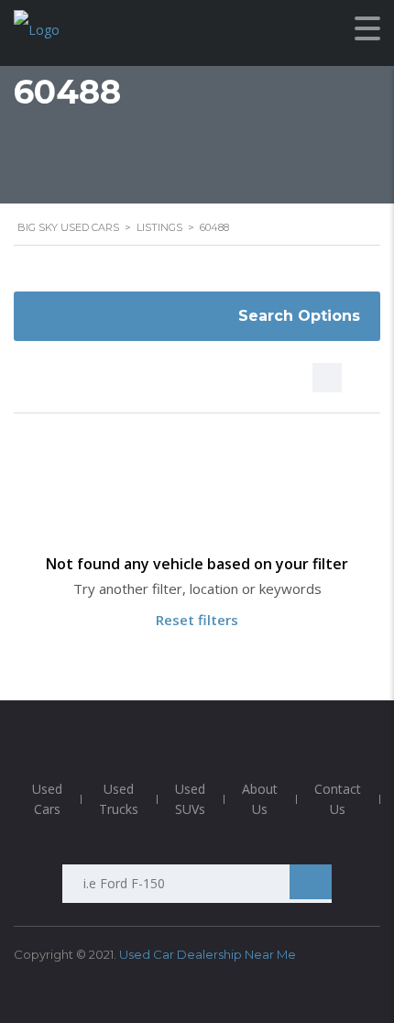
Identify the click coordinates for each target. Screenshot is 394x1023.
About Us (260, 799)
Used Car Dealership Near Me (207, 954)
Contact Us (337, 799)
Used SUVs (190, 799)
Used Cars (47, 799)
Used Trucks (118, 799)
